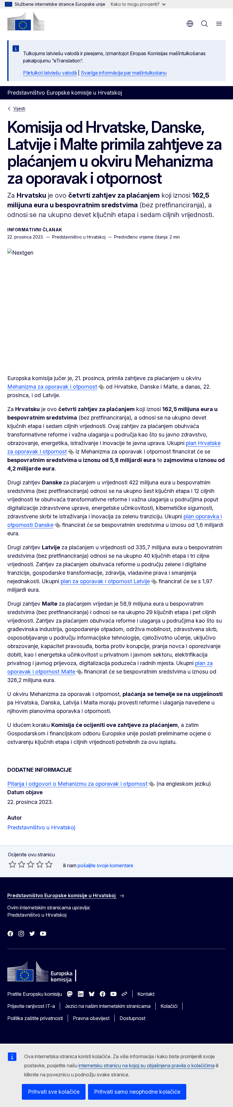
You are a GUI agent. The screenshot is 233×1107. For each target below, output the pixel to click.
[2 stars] (17, 864)
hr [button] (190, 23)
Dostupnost (132, 1018)
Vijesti (19, 108)
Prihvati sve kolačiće (53, 1092)
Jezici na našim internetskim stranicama (107, 1006)
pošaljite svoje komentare (105, 865)
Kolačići (168, 1006)
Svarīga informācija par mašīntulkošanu (124, 73)
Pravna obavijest (91, 1018)
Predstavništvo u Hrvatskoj (41, 827)
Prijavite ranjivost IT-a (31, 1006)
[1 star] (12, 864)
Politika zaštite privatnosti (35, 1018)
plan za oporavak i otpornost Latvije (105, 581)
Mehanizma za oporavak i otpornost (52, 386)
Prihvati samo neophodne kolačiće (137, 1092)
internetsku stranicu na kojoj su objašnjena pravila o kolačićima (146, 1065)
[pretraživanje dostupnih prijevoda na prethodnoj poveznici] (101, 387)
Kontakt (145, 994)
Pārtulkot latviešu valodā (50, 73)
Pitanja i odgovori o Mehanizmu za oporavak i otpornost (77, 784)
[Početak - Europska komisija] (25, 21)
